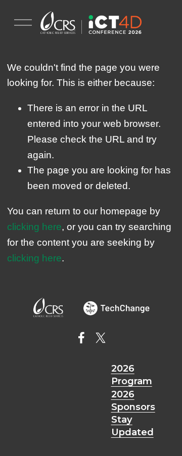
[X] (101, 338)
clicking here (34, 226)
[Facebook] (81, 338)
